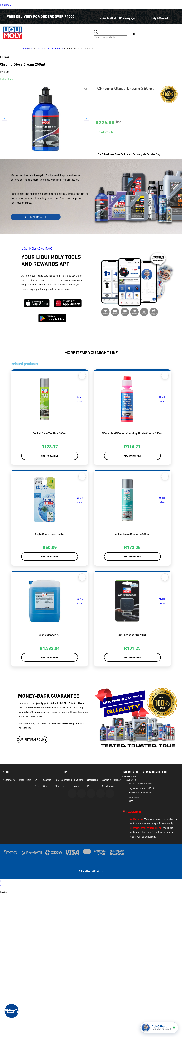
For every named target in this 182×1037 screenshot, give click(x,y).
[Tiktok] (109, 793)
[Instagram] (91, 793)
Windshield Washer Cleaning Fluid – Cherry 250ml (132, 433)
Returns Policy (91, 782)
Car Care (39, 48)
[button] (134, 34)
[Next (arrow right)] (4, 1035)
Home (25, 48)
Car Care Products (55, 48)
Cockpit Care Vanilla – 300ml (49, 433)
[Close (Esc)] (10, 1031)
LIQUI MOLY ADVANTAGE (37, 248)
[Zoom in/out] (1, 1031)
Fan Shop (57, 782)
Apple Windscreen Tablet (50, 534)
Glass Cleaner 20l (49, 634)
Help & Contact (159, 17)
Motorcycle (25, 779)
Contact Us (65, 782)
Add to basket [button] (49, 456)
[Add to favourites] (82, 375)
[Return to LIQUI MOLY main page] (93, 15)
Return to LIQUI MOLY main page (117, 17)
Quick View (79, 399)
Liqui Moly (5, 4)
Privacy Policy (77, 782)
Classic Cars (47, 782)
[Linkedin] (100, 793)
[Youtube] (72, 793)
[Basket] (146, 34)
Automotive (9, 779)
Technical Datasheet (35, 216)
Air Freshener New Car (132, 634)
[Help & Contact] (145, 15)
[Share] (7, 1031)
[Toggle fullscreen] (4, 1031)
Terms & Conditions (108, 782)
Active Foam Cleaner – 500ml (132, 534)
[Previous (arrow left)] (1, 1035)
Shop (31, 48)
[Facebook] (81, 793)
